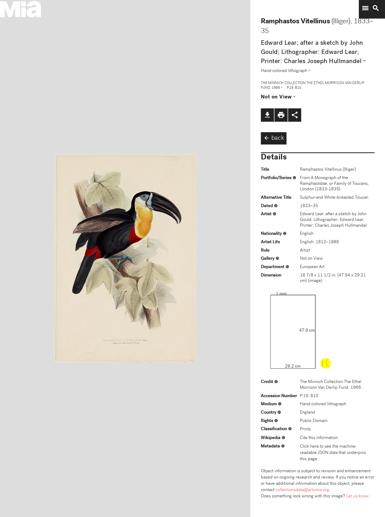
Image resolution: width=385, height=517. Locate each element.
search (376, 8)
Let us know (357, 496)
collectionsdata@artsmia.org (302, 490)
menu (365, 8)
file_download (267, 115)
